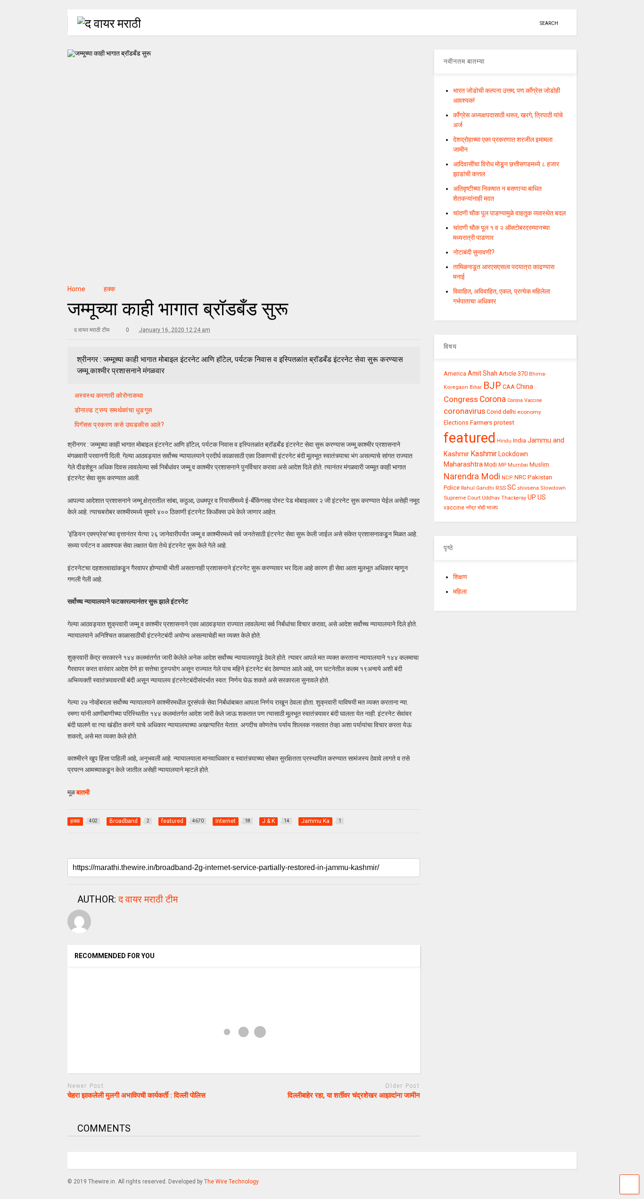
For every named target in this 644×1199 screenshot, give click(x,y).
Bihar (476, 387)
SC (511, 487)
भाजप (492, 507)
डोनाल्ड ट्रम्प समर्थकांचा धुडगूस (113, 410)
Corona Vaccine (524, 400)
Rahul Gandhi (477, 488)
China (524, 386)
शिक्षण (460, 577)
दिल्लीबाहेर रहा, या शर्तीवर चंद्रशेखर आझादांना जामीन (354, 1095)
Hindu (504, 441)
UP (532, 497)
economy (529, 412)
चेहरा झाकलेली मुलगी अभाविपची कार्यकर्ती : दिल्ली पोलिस (136, 1095)
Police (452, 488)
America (455, 373)
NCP (507, 478)
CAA (509, 386)
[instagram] (514, 23)
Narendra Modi (472, 476)
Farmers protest (492, 422)
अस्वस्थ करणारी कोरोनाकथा (108, 395)
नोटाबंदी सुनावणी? (474, 252)
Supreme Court (462, 497)
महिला (460, 591)
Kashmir (484, 453)
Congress (461, 399)
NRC (520, 477)
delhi (509, 411)
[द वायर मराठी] (104, 23)
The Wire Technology (231, 1181)
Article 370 (513, 373)
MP (502, 464)
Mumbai (518, 465)
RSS (500, 488)
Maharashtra (463, 464)
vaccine (454, 507)
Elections (456, 422)
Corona (492, 399)
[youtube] (485, 23)
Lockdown (513, 454)
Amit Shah (482, 373)
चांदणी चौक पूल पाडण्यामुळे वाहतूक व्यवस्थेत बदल (509, 213)
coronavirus (464, 411)
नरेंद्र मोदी (475, 507)
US (541, 497)
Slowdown (553, 488)
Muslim (539, 464)
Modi (490, 464)
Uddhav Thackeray (504, 498)
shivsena (528, 488)
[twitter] (500, 23)
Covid (494, 412)
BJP (492, 385)
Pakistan (540, 477)
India (519, 440)
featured (469, 438)
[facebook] (529, 23)
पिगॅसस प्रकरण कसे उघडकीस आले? (119, 424)
